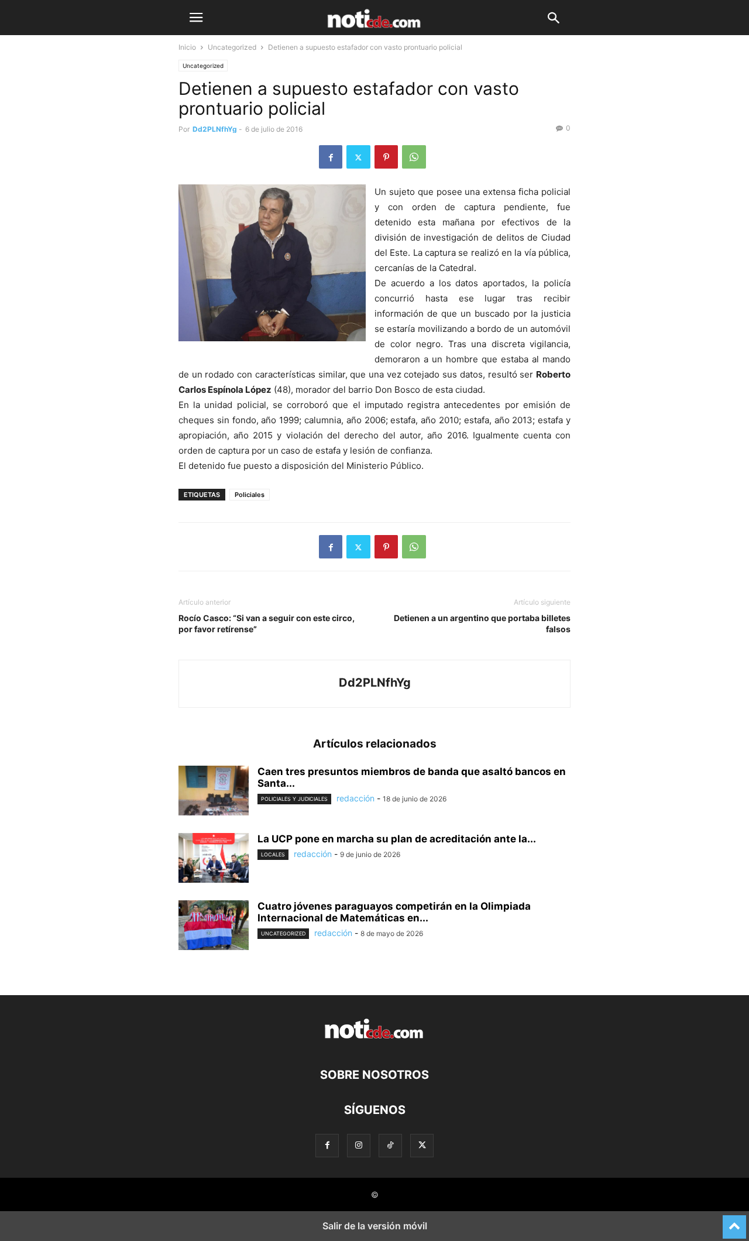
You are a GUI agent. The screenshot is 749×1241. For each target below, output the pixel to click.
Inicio (187, 47)
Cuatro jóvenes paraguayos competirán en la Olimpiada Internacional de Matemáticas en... (394, 912)
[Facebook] (330, 157)
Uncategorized (232, 47)
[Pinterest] (386, 157)
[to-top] (734, 1221)
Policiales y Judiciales (294, 799)
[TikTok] (390, 1145)
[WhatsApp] (414, 157)
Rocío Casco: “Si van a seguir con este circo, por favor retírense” (266, 623)
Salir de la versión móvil (374, 1226)
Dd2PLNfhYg (215, 129)
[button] (196, 17)
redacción (355, 798)
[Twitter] (358, 157)
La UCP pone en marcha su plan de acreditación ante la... (396, 839)
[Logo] (374, 1039)
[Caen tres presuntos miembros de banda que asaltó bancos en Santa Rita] (213, 792)
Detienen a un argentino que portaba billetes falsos (482, 623)
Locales (273, 854)
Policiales (249, 495)
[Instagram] (358, 1145)
